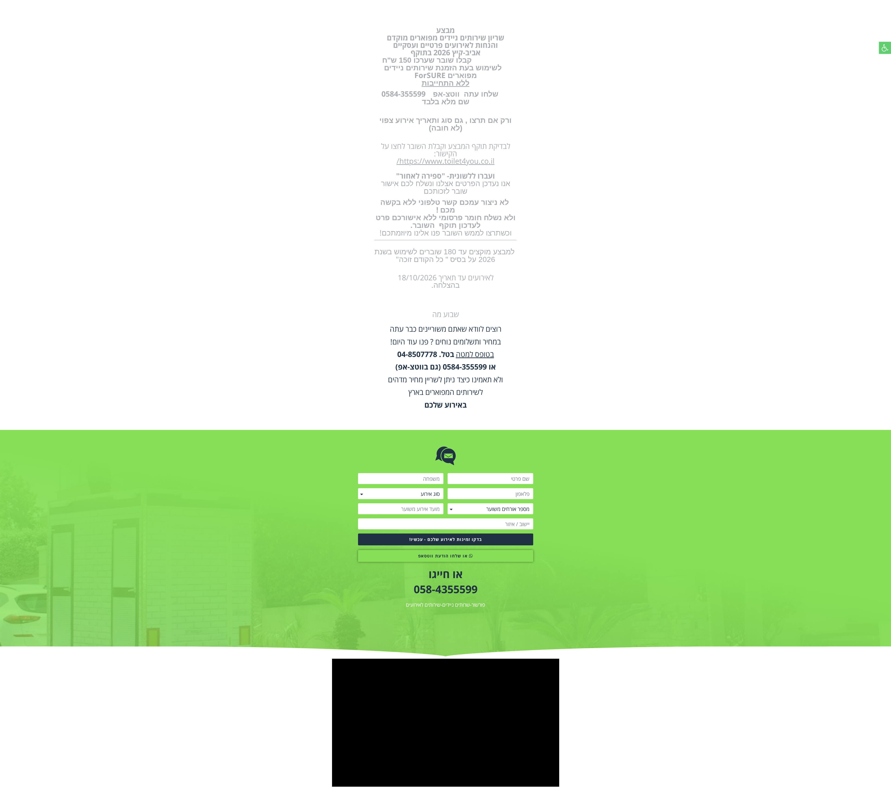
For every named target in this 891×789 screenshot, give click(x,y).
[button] (885, 48)
